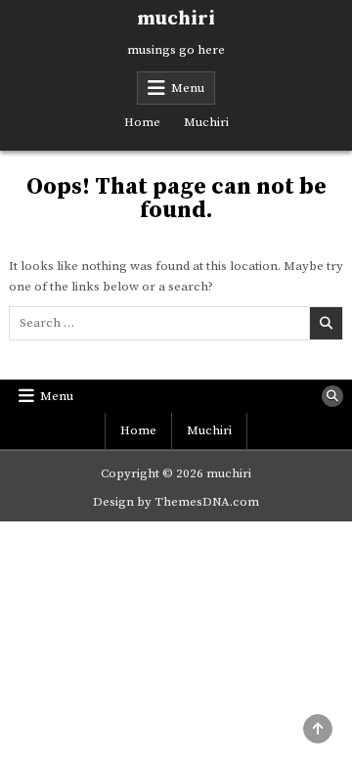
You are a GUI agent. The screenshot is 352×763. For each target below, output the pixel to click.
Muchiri (206, 122)
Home (142, 122)
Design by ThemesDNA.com (176, 502)
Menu (187, 88)
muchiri (176, 19)
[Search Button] (332, 396)
